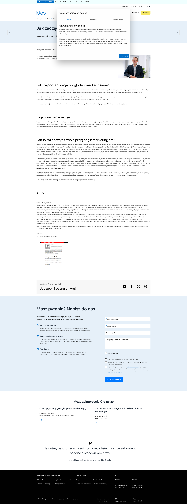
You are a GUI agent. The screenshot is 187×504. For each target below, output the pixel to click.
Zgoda (69, 19)
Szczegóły (93, 19)
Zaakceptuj (124, 56)
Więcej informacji (117, 19)
